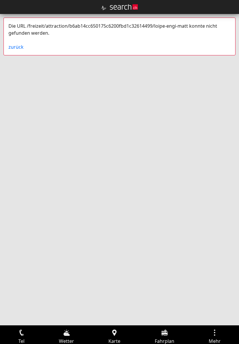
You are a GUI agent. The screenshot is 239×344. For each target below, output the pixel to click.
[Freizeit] (103, 8)
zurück (16, 47)
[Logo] (124, 7)
